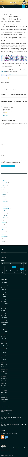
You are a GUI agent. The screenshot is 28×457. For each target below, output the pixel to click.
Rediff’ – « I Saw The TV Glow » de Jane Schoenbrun (11, 417)
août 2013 (3, 376)
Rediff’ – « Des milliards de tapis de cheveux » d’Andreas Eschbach (14, 424)
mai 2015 (2, 350)
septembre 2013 (4, 373)
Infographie (4, 185)
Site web (2, 155)
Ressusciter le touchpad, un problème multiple (10, 89)
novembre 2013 (4, 369)
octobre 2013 (3, 371)
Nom (2, 144)
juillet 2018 (3, 310)
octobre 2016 (3, 329)
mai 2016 (2, 338)
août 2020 (3, 306)
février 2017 (3, 327)
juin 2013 (2, 380)
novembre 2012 (4, 397)
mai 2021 (2, 299)
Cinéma (3, 180)
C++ (5, 213)
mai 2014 (2, 357)
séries (3, 241)
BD (2, 229)
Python (5, 215)
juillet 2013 (3, 378)
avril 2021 (3, 301)
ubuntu (7, 82)
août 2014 (3, 352)
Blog (1, 189)
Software (3, 203)
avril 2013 (3, 385)
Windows (5, 201)
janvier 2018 (3, 317)
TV (1, 238)
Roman (3, 234)
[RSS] (2, 437)
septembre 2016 (4, 331)
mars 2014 (3, 362)
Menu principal (26, 6)
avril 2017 (3, 324)
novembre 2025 (4, 285)
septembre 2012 (4, 399)
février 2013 (3, 390)
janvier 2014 (3, 364)
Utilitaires (5, 217)
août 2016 (3, 334)
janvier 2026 (3, 282)
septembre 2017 (4, 322)
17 (21, 268)
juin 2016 (2, 336)
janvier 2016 (3, 343)
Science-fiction (4, 236)
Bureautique (5, 206)
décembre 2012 (4, 394)
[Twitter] (6, 437)
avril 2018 (3, 315)
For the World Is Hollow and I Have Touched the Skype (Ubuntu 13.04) (13, 94)
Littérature (3, 227)
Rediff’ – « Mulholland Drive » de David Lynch (10, 420)
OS (10, 12)
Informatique (4, 12)
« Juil (2, 274)
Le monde (4, 222)
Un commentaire (16, 21)
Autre (2, 187)
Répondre (6, 115)
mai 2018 (2, 313)
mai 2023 (2, 292)
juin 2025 (2, 287)
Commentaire (4, 128)
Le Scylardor (4, 7)
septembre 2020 (4, 303)
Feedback (4, 231)
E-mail (2, 150)
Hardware (4, 194)
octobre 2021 (3, 294)
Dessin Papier (4, 182)
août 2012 (3, 401)
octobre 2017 (3, 320)
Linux (8, 12)
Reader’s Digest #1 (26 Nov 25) (7, 413)
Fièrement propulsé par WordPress (7, 455)
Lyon (3, 224)
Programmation (6, 208)
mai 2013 (2, 383)
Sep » (26, 274)
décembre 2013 (4, 366)
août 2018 (3, 308)
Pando (9, 21)
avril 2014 (3, 359)
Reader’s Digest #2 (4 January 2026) (8, 410)
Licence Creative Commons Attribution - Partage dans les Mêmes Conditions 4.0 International (14, 449)
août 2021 (3, 296)
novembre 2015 (4, 345)
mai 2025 (2, 289)
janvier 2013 (3, 392)
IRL (1, 220)
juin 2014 (2, 355)
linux (3, 82)
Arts (1, 178)
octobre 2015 (3, 348)
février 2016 (3, 341)
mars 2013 (3, 387)
